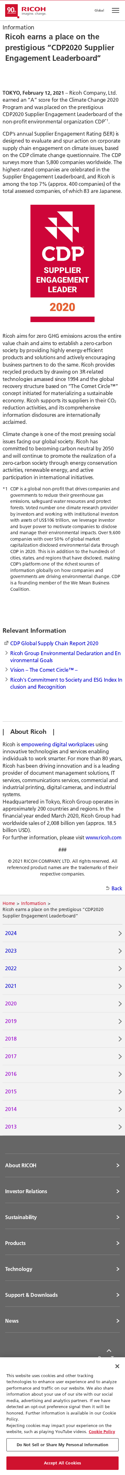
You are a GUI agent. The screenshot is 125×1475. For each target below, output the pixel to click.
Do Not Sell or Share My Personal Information (63, 1444)
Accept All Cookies (62, 1462)
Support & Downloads (31, 1294)
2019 (11, 1021)
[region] (62, 1416)
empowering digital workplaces (57, 744)
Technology (18, 1269)
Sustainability (21, 1217)
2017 (11, 1056)
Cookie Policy (102, 1431)
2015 (11, 1091)
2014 (11, 1109)
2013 (11, 1126)
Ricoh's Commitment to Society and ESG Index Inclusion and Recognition (66, 683)
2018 (11, 1038)
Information (33, 903)
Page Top (109, 1358)
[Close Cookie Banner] (117, 1366)
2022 (11, 968)
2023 (11, 950)
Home (9, 903)
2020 (11, 1003)
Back (117, 888)
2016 (11, 1073)
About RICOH (21, 1165)
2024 (11, 933)
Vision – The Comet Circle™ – (44, 669)
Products (15, 1243)
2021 (11, 985)
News (11, 1320)
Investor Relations (26, 1191)
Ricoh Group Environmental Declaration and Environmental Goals (65, 656)
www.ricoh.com (103, 837)
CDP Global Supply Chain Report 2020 (54, 643)
